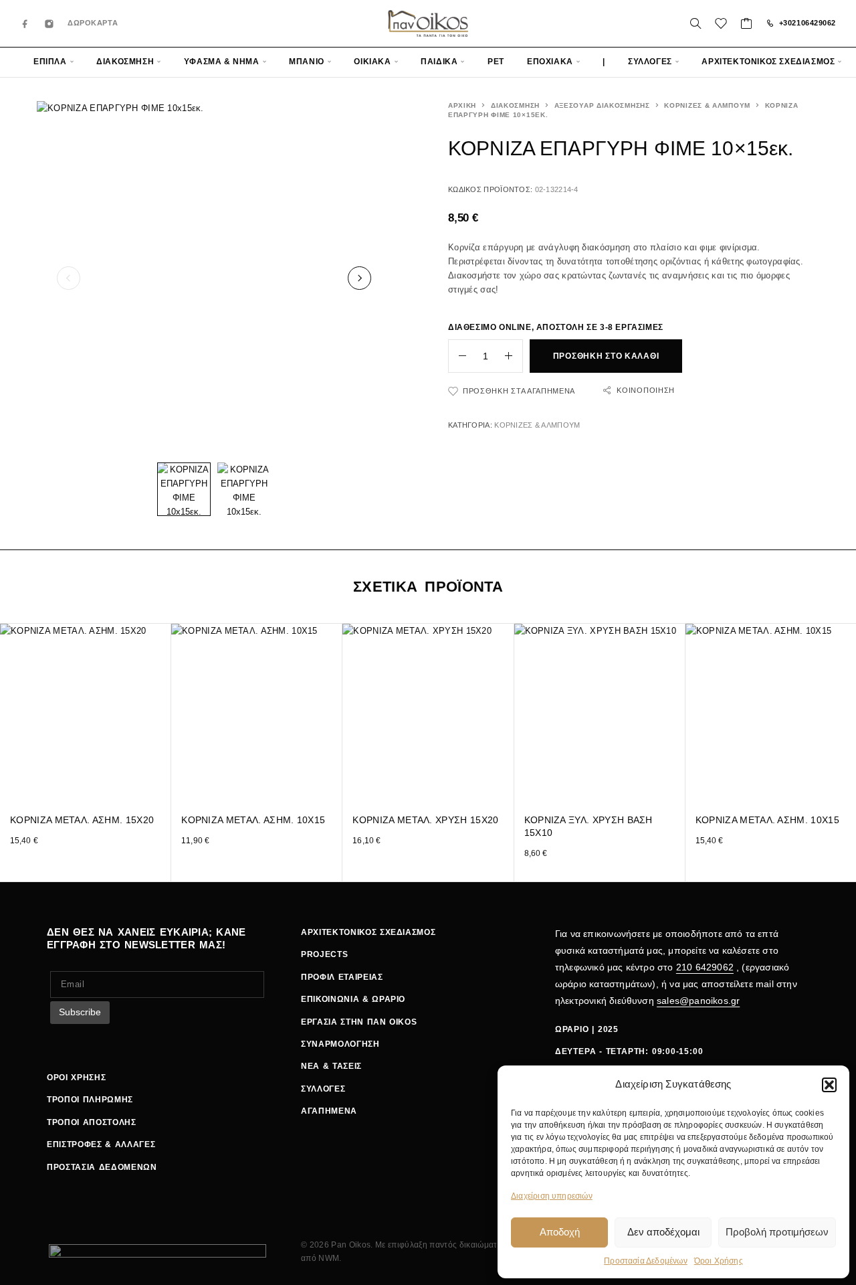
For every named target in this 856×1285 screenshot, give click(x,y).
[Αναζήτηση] (695, 23)
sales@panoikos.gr (698, 1000)
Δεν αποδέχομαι (663, 1231)
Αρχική (462, 105)
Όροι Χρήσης (718, 1261)
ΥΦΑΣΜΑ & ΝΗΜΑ (221, 61)
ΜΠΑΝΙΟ (306, 61)
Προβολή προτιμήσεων (777, 1231)
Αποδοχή (560, 1231)
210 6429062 (705, 967)
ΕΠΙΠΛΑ (50, 61)
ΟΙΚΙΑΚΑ (372, 61)
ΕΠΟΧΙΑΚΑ (550, 61)
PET (496, 61)
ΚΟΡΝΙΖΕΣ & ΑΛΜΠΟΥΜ (707, 105)
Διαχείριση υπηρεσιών (552, 1196)
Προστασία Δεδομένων (645, 1261)
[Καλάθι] (746, 25)
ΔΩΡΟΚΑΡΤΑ (93, 23)
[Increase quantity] (513, 356)
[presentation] (68, 278)
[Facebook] (25, 23)
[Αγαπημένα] (721, 25)
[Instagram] (49, 23)
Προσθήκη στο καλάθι (606, 356)
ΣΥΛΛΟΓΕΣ (650, 61)
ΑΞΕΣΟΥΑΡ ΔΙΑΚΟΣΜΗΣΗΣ (602, 105)
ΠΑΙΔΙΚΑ (439, 61)
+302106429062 (807, 23)
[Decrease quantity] (457, 356)
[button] (829, 1085)
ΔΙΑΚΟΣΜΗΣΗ (125, 61)
